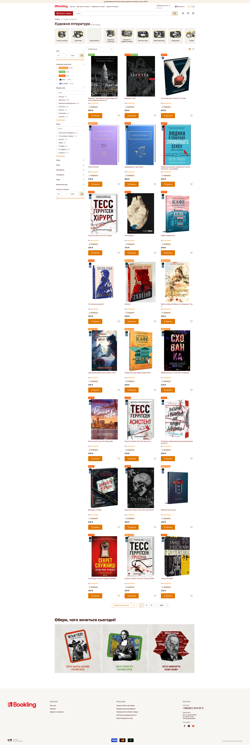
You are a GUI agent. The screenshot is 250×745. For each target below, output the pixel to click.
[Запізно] (141, 282)
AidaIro (62, 143)
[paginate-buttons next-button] (167, 605)
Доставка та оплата (83, 6)
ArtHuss (63, 97)
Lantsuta (63, 116)
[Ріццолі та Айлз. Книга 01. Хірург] (104, 213)
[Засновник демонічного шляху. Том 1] (104, 350)
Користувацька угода (124, 718)
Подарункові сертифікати (126, 709)
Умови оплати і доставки (125, 705)
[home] (62, 19)
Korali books (64, 113)
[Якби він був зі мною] (177, 488)
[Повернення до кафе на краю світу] (141, 350)
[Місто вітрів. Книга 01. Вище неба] (104, 419)
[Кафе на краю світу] (177, 213)
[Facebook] (184, 726)
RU (193, 7)
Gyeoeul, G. (63, 153)
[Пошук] (175, 13)
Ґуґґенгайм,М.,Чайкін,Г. (68, 136)
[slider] (57, 60)
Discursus (63, 107)
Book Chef (64, 100)
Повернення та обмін (98, 6)
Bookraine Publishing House (69, 103)
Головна (57, 19)
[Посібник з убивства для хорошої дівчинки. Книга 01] (177, 419)
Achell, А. (63, 139)
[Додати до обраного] (119, 115)
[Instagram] (189, 726)
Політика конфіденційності (126, 715)
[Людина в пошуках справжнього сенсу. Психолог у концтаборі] (177, 145)
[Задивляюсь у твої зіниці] (141, 145)
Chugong (63, 146)
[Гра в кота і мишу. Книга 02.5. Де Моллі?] (141, 488)
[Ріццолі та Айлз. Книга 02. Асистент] (141, 419)
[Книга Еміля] (141, 213)
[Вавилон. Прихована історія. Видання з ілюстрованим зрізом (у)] (104, 76)
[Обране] (188, 13)
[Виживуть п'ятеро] (104, 488)
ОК (82, 55)
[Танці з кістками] (177, 556)
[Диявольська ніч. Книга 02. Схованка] (177, 350)
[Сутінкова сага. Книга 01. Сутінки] (177, 76)
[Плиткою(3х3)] (189, 49)
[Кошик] (193, 13)
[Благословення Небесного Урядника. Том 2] (177, 282)
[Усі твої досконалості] (104, 282)
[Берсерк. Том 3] (141, 76)
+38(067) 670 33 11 (162, 6)
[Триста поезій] (104, 145)
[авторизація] (183, 13)
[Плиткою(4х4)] (193, 49)
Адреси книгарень (112, 6)
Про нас (72, 6)
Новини (53, 709)
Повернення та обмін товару (127, 712)
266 (161, 605)
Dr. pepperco (64, 149)
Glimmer (63, 110)
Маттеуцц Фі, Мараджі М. (68, 133)
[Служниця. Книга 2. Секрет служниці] (104, 556)
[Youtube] (193, 726)
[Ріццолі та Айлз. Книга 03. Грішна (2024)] (141, 556)
